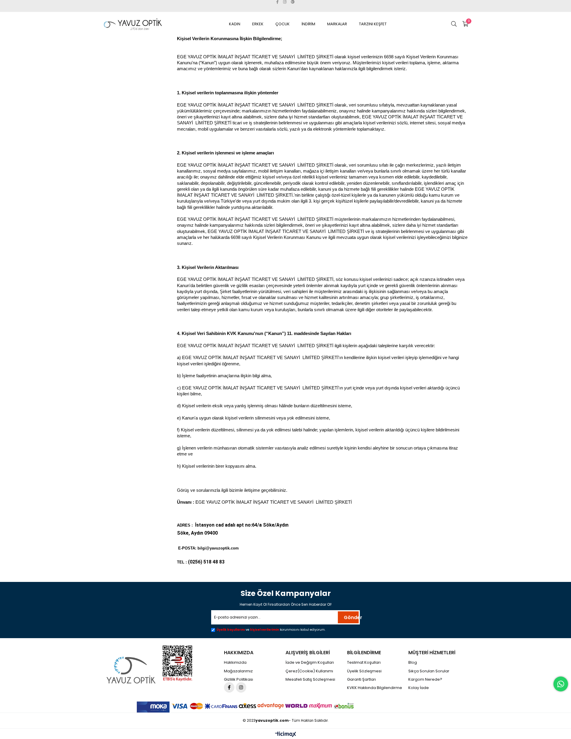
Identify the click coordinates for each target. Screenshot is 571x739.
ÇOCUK (282, 24)
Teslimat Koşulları (364, 662)
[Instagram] (241, 687)
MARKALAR (337, 24)
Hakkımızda (235, 662)
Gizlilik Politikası (238, 679)
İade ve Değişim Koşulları (310, 662)
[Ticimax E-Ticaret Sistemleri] (285, 735)
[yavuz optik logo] (132, 670)
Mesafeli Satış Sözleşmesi (310, 679)
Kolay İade (418, 688)
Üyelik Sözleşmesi (364, 671)
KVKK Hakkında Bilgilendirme (374, 688)
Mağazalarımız (238, 671)
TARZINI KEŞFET (373, 24)
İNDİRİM (308, 24)
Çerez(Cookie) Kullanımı (309, 671)
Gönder (351, 617)
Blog (412, 662)
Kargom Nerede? (425, 679)
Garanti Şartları (361, 679)
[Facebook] (229, 687)
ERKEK (257, 24)
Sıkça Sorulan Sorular (428, 671)
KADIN (234, 24)
